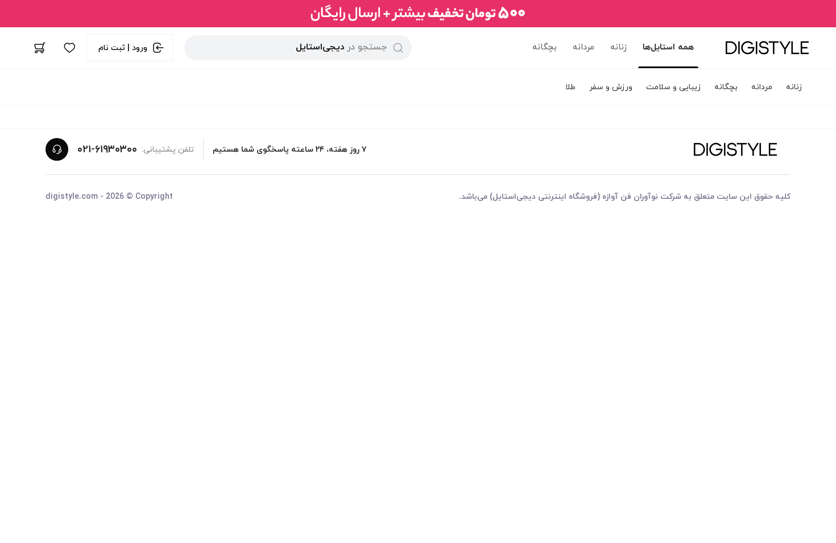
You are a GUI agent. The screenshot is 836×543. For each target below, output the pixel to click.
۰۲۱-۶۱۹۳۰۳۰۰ (107, 150)
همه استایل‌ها (668, 47)
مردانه (583, 47)
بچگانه (544, 47)
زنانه (618, 47)
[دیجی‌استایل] (767, 48)
